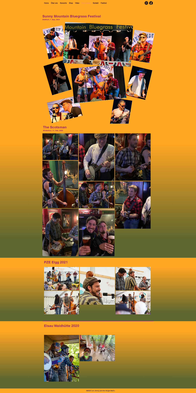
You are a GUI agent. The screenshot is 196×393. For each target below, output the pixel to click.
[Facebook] (151, 3)
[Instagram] (146, 3)
